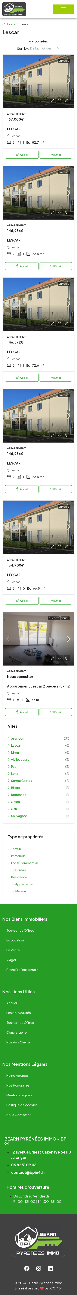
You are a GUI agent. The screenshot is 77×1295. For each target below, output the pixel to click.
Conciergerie (16, 1032)
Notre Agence (17, 1075)
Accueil (12, 1003)
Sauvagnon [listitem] (19, 816)
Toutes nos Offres (20, 930)
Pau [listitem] (13, 766)
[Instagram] (38, 1268)
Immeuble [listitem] (18, 856)
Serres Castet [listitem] (21, 780)
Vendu (65, 618)
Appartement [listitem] (25, 884)
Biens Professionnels (22, 969)
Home (11, 24)
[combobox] (44, 48)
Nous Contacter (18, 1115)
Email (57, 154)
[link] (38, 81)
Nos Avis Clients (18, 1042)
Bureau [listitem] (20, 870)
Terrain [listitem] (16, 849)
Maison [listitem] (20, 891)
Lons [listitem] (14, 773)
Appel (24, 154)
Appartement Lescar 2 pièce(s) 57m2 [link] (38, 686)
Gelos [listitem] (15, 802)
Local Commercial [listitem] (24, 863)
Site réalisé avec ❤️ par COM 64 (39, 1288)
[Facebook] (26, 1268)
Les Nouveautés (18, 1013)
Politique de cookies (22, 1105)
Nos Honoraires (18, 1085)
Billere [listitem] (15, 787)
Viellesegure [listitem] (20, 759)
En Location (15, 940)
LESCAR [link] (14, 129)
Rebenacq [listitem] (19, 794)
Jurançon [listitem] (17, 738)
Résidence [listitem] (19, 877)
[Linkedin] (50, 1268)
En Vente (64, 61)
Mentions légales (19, 1095)
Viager (11, 960)
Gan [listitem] (14, 809)
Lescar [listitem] (16, 745)
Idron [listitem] (15, 752)
